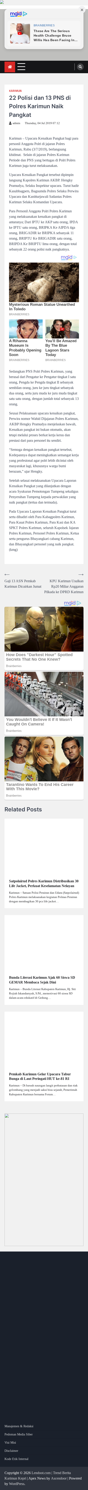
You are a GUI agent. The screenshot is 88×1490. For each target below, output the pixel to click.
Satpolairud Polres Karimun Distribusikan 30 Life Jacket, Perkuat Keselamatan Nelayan (44, 883)
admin (16, 123)
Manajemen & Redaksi (19, 1426)
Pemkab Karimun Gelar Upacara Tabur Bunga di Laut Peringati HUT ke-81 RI (40, 1076)
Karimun (15, 91)
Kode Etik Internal (16, 1459)
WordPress (16, 1484)
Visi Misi (10, 1442)
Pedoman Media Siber (19, 1434)
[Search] (80, 66)
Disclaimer (11, 1450)
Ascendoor (59, 1478)
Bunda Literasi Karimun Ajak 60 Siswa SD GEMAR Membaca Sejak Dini (42, 980)
